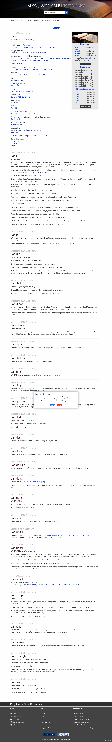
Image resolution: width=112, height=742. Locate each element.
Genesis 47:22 (16, 97)
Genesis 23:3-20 (17, 69)
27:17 (65, 535)
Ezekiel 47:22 (15, 141)
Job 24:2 (87, 535)
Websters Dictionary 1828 (81, 722)
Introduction (24, 20)
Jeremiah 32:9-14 (46, 69)
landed (77, 51)
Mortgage (14, 132)
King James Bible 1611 (80, 716)
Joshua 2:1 (38, 176)
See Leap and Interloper (35, 482)
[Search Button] (66, 12)
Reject (59, 405)
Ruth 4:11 (35, 69)
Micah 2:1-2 (36, 130)
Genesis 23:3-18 (17, 53)
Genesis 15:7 (29, 47)
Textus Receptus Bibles (80, 725)
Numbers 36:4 (58, 58)
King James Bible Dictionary (82, 719)
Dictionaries (36, 20)
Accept (53, 405)
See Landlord (30, 420)
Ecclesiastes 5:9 (16, 125)
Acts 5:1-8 (45, 53)
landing (77, 53)
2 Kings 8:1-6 (15, 86)
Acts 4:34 (89, 60)
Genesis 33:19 (28, 53)
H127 (76, 92)
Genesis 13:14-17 (17, 47)
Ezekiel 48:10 (26, 97)
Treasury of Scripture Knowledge (83, 728)
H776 (76, 98)
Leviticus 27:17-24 (45, 58)
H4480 (77, 94)
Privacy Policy (46, 725)
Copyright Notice (47, 728)
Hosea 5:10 (77, 585)
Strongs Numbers (50, 20)
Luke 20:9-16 (15, 91)
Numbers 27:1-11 (17, 113)
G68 (76, 102)
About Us (44, 716)
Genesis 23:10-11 (17, 75)
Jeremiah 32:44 (34, 60)
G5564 (77, 100)
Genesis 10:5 (90, 58)
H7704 (77, 96)
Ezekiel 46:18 (45, 60)
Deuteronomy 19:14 (54, 535)
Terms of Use (46, 722)
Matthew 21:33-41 (27, 91)
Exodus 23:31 (39, 47)
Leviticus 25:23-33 (31, 58)
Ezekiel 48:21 (15, 102)
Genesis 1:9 (15, 42)
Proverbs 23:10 (66, 585)
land (76, 47)
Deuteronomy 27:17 (34, 585)
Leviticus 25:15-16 (17, 58)
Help (60, 20)
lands (77, 55)
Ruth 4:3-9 (14, 108)
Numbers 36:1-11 (30, 113)
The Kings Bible (78, 713)
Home (14, 20)
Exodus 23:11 (16, 119)
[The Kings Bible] (49, 734)
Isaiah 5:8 (27, 130)
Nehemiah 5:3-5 (17, 80)
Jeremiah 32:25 (22, 60)
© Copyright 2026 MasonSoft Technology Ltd (56, 739)
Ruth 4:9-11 (28, 75)
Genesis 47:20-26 (17, 130)
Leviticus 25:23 (50, 47)
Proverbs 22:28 (73, 535)
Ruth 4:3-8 (27, 69)
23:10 (82, 535)
